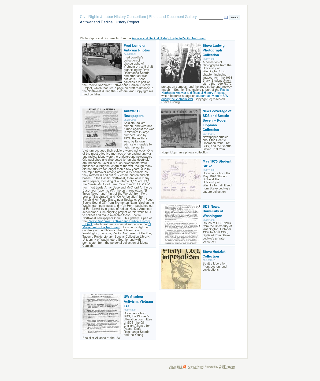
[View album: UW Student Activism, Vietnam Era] (102, 332)
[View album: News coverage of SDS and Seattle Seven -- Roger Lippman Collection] (181, 147)
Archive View (195, 366)
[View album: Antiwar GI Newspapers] (102, 147)
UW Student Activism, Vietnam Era (138, 301)
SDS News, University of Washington (213, 211)
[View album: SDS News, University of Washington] (181, 242)
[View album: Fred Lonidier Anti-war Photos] (102, 81)
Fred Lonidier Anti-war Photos (137, 47)
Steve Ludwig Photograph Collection (214, 50)
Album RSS (176, 366)
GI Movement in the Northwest (116, 225)
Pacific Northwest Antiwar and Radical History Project (195, 91)
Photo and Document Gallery (173, 16)
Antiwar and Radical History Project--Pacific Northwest (169, 38)
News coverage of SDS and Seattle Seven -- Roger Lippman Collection (217, 120)
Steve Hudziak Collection (214, 253)
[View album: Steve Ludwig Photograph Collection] (181, 81)
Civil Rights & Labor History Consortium (113, 16)
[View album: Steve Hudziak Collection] (181, 287)
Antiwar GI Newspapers (134, 113)
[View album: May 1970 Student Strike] (181, 197)
